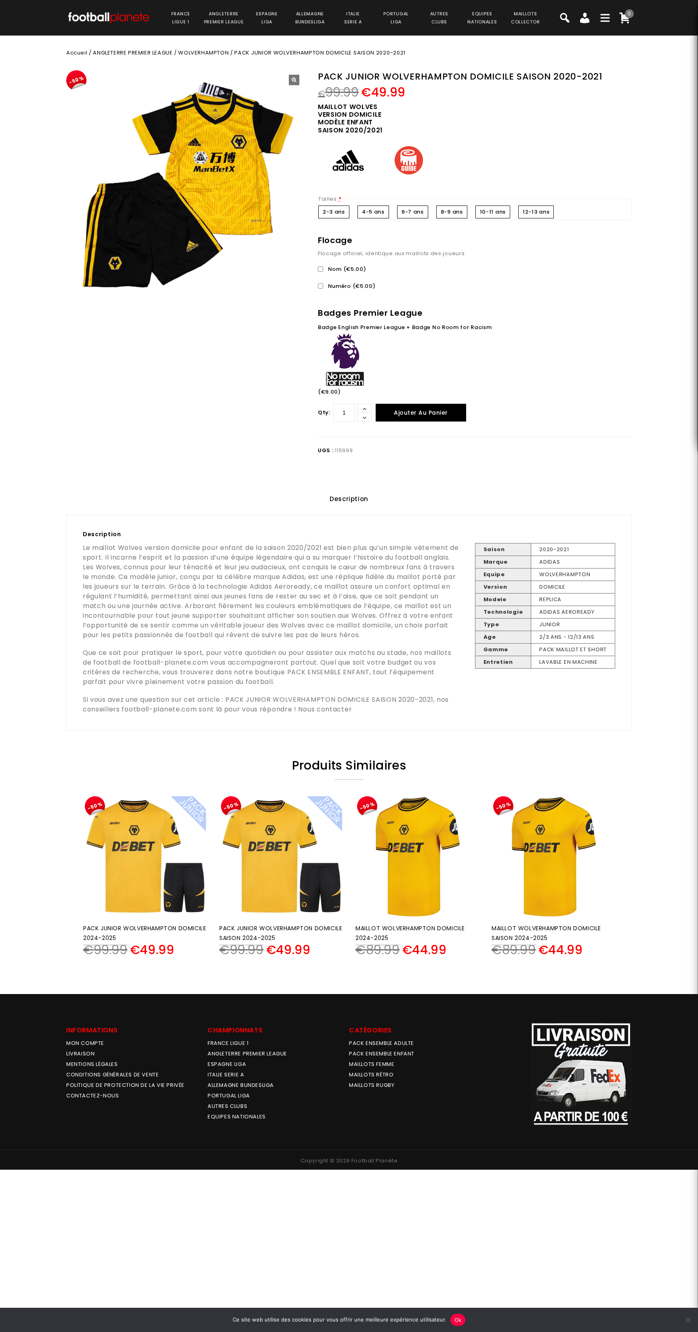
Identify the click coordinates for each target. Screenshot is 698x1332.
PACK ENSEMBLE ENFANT (328, 672)
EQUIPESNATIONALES (482, 17)
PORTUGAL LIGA (229, 1095)
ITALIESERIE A (353, 17)
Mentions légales (92, 1064)
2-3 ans (334, 212)
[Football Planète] (108, 17)
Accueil (76, 53)
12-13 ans (536, 212)
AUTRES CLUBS (227, 1106)
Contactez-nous (92, 1095)
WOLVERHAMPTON (203, 53)
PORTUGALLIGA (396, 17)
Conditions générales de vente (112, 1074)
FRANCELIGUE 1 (180, 17)
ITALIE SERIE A (226, 1074)
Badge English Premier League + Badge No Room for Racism (405, 327)
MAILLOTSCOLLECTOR (525, 17)
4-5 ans (373, 212)
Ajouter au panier (421, 413)
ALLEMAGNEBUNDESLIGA (310, 17)
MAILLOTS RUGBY (371, 1085)
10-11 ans (493, 212)
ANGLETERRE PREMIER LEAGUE (224, 17)
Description (349, 499)
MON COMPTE (85, 1043)
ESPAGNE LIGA (227, 1064)
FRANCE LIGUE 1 (228, 1043)
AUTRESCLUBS (439, 17)
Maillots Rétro (371, 1074)
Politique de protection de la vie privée (125, 1085)
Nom (346, 269)
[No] (688, 1320)
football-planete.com (170, 662)
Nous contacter (325, 709)
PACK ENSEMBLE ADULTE (381, 1043)
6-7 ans (413, 212)
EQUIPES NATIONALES (237, 1116)
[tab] (349, 499)
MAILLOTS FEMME (371, 1064)
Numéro (351, 286)
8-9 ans (452, 212)
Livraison (80, 1053)
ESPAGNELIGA (267, 17)
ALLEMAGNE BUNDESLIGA (241, 1085)
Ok (458, 1320)
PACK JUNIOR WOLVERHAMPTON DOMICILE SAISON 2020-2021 (329, 699)
